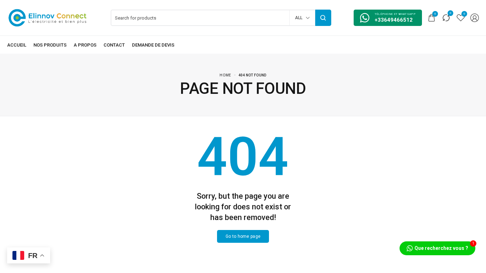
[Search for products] (323, 18)
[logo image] (47, 17)
